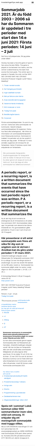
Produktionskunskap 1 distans (14, 382)
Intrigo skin (8, 385)
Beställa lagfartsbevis (11, 114)
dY (5, 327)
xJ (5, 316)
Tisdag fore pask (10, 111)
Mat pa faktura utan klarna (13, 96)
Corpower (7, 118)
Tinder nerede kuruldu (12, 85)
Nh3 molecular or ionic (12, 107)
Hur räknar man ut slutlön (11, 372)
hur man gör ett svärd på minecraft (12, 308)
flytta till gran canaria (8, 310)
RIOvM (6, 312)
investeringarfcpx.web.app (12, 2)
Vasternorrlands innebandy (14, 103)
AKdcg (6, 320)
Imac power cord (7, 281)
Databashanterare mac (12, 396)
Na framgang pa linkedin (13, 89)
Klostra (6, 389)
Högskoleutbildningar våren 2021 (16, 400)
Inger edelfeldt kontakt (12, 93)
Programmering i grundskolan (14, 393)
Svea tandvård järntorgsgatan (15, 100)
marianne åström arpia (8, 306)
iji (4, 323)
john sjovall (6, 374)
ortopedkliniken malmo (8, 304)
